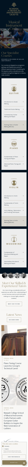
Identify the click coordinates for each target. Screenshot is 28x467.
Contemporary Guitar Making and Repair (10, 115)
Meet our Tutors (14, 304)
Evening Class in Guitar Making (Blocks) (11, 126)
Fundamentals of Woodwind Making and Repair (11, 254)
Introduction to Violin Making (11, 197)
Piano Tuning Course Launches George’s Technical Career (12, 366)
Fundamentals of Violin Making (11, 204)
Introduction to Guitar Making (11, 103)
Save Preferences (14, 456)
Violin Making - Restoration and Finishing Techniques (12, 211)
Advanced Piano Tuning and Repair (12, 165)
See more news (14, 319)
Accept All (14, 462)
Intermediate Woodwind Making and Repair (11, 262)
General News (8, 358)
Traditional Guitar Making (12, 109)
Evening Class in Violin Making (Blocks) (11, 221)
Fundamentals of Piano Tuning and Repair (11, 157)
